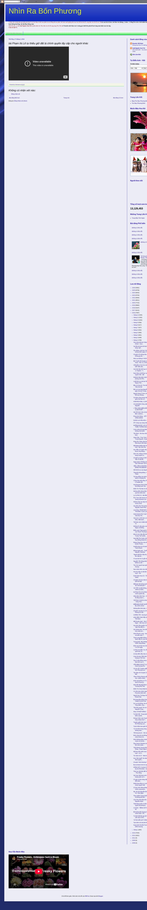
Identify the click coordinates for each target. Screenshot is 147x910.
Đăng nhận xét (15, 94)
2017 (133, 310)
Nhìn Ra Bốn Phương (45, 11)
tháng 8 (136, 325)
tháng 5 (136, 332)
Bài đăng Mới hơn (14, 98)
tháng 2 (136, 340)
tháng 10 (136, 320)
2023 (133, 295)
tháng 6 (136, 330)
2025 (133, 290)
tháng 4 (136, 335)
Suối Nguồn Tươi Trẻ (138, 48)
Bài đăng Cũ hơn (118, 98)
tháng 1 (136, 830)
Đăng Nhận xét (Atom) (20, 101)
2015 (133, 833)
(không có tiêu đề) (137, 227)
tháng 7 (136, 327)
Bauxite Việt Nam (137, 43)
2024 (133, 292)
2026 (133, 288)
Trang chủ (66, 98)
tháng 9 (136, 322)
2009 (133, 840)
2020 (133, 303)
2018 (133, 308)
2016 (133, 313)
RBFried (87, 896)
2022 (133, 298)
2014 (133, 835)
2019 (133, 305)
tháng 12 (136, 315)
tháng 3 (136, 337)
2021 (133, 300)
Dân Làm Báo (136, 54)
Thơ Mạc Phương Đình (138, 103)
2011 (133, 838)
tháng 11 (136, 317)
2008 (133, 843)
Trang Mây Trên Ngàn (138, 218)
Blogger (100, 896)
